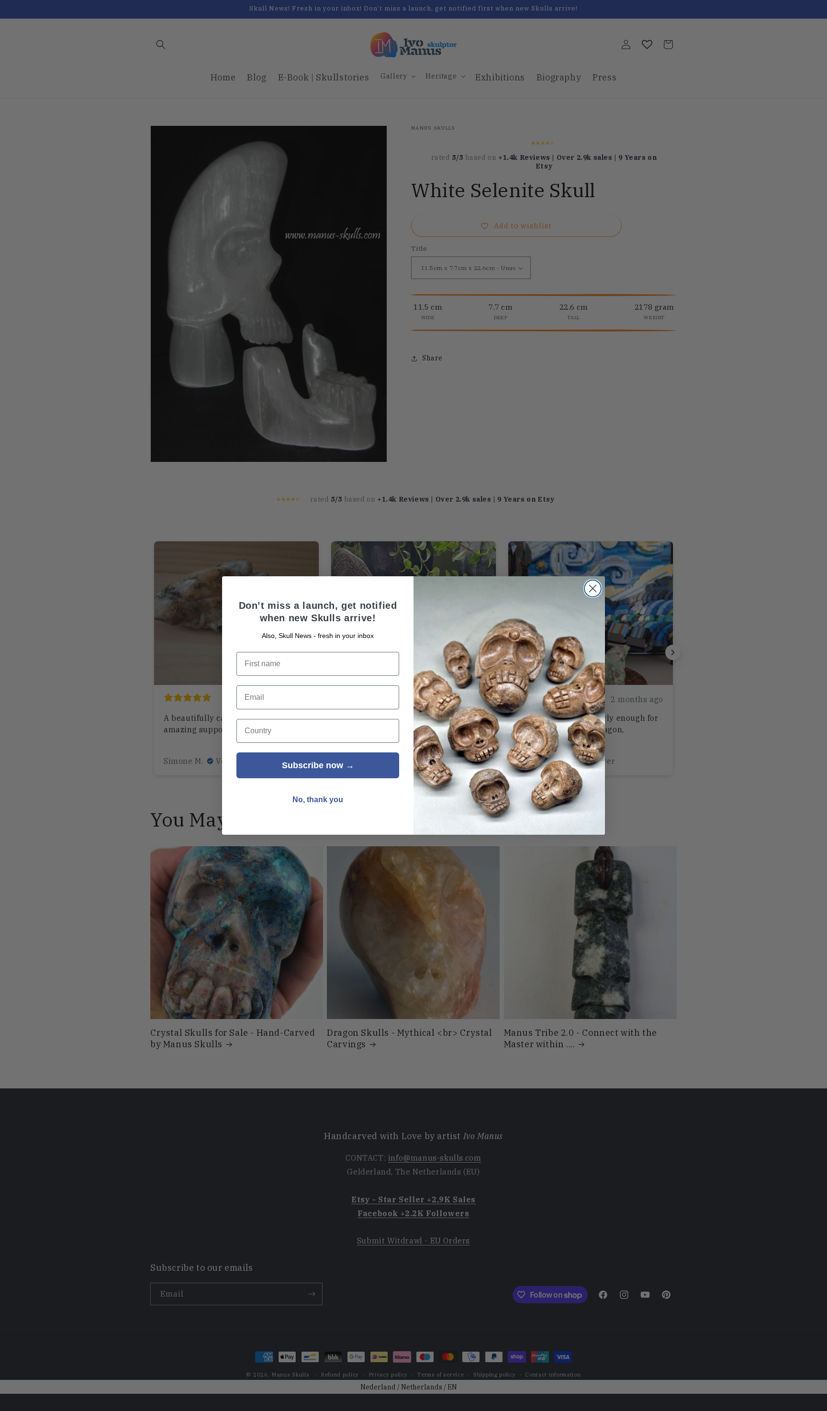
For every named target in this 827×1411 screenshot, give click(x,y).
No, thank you (317, 799)
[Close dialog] (592, 588)
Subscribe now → (318, 765)
